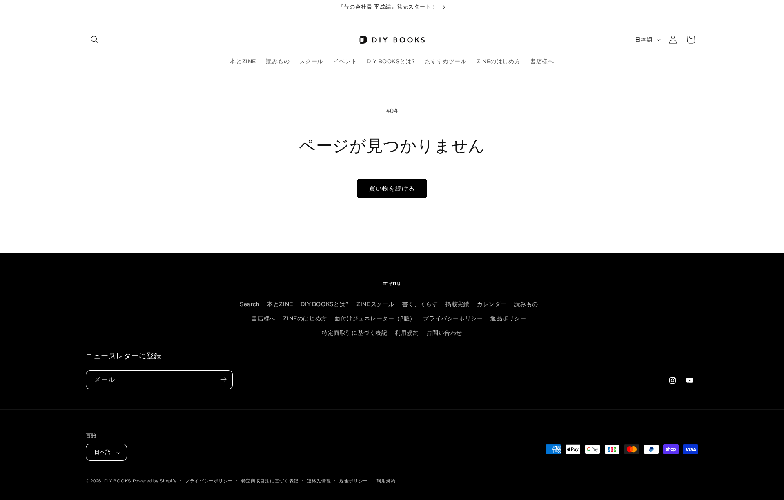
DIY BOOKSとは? (325, 304)
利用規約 (407, 333)
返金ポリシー (353, 480)
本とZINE (280, 304)
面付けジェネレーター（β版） (374, 318)
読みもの (526, 304)
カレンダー (492, 304)
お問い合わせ (444, 333)
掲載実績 (457, 304)
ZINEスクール (375, 304)
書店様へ (263, 318)
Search (250, 304)
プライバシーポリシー (453, 318)
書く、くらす (420, 304)
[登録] (223, 379)
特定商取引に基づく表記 (355, 333)
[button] (95, 40)
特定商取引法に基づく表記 (269, 480)
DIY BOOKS (117, 481)
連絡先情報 (319, 480)
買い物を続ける (392, 188)
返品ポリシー (508, 318)
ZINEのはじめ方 (305, 318)
